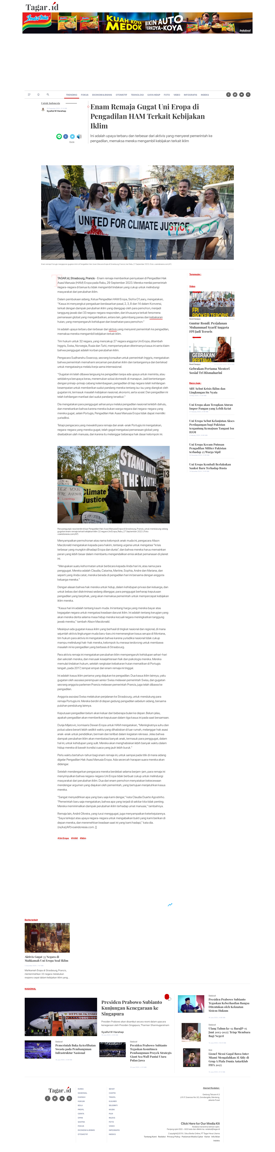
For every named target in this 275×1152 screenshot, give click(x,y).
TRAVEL (112, 1097)
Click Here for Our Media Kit (200, 1123)
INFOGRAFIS (190, 95)
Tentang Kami (150, 1136)
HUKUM (81, 1101)
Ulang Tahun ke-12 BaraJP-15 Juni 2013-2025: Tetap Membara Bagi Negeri (229, 1031)
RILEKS (112, 1118)
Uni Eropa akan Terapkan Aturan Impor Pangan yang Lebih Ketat (211, 406)
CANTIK (112, 1093)
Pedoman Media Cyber (192, 1136)
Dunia (71, 142)
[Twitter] (235, 94)
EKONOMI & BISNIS (102, 95)
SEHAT (112, 1089)
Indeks (216, 1140)
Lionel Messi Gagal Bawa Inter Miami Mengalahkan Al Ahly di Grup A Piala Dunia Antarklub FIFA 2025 (229, 1058)
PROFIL (81, 1109)
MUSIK (112, 1109)
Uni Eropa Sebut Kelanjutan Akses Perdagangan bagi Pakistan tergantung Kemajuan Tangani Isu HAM (211, 426)
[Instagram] (248, 94)
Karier (207, 1136)
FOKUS (84, 95)
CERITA (81, 1113)
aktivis (113, 329)
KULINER (113, 1101)
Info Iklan (215, 1136)
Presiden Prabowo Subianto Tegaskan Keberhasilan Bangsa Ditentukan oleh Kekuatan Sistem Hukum (229, 1004)
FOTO (167, 95)
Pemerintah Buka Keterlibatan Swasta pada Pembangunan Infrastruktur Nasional (75, 1048)
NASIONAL (30, 989)
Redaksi (162, 1136)
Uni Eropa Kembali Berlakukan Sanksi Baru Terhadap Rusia (210, 466)
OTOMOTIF (121, 95)
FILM (111, 1113)
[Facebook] (228, 94)
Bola (210, 1050)
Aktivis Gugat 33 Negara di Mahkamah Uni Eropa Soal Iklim (46, 958)
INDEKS (205, 95)
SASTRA (81, 1122)
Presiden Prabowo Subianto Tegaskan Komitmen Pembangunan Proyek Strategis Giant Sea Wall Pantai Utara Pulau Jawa (151, 1052)
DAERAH (81, 1097)
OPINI (80, 1118)
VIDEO (177, 95)
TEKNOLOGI (137, 95)
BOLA (80, 1105)
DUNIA (81, 1089)
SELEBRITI (113, 1105)
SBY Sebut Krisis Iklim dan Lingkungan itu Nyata (207, 390)
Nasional (58, 1041)
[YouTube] (241, 94)
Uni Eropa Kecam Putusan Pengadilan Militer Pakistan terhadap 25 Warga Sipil (207, 447)
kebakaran (156, 317)
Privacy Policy (173, 1136)
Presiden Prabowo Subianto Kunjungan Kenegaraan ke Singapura (131, 1007)
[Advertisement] (137, 62)
